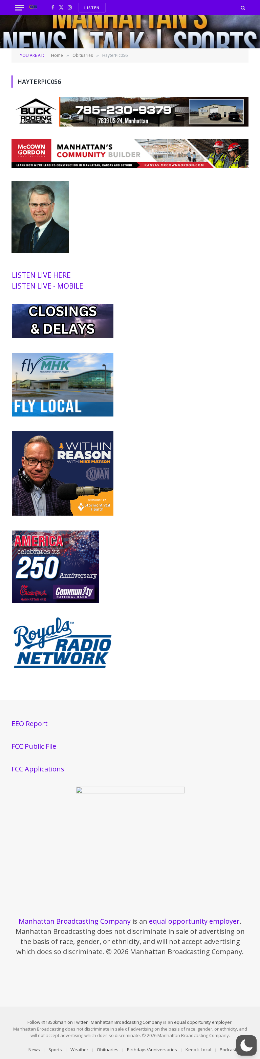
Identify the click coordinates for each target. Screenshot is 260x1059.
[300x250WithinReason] (62, 514)
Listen (92, 7)
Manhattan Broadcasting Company (75, 921)
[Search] (242, 7)
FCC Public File (34, 746)
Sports (55, 1049)
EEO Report (30, 723)
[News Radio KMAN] (33, 7)
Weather (79, 1049)
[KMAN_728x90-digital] (130, 166)
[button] (246, 1045)
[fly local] (62, 415)
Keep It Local (198, 1049)
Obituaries (107, 1049)
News (34, 1049)
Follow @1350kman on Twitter (57, 1022)
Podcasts (229, 1049)
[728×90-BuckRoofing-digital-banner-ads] (130, 124)
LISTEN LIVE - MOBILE (47, 286)
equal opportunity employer (194, 921)
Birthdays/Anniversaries (152, 1049)
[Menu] (19, 7)
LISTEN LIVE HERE (41, 275)
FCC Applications (38, 768)
